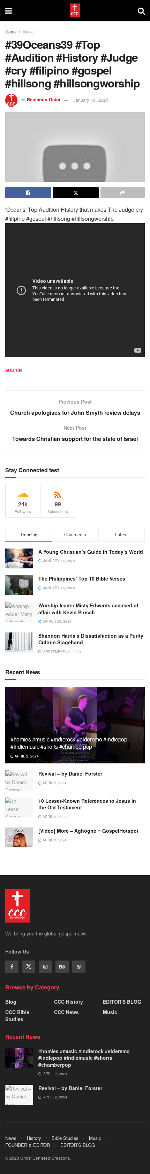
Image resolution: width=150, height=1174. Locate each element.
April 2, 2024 (26, 756)
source (13, 370)
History (34, 1138)
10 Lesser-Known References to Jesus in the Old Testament (87, 804)
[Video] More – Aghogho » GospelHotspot (88, 830)
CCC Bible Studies (17, 1016)
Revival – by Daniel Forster (70, 773)
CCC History (68, 1001)
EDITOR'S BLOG (122, 1001)
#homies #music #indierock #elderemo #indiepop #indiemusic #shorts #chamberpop (68, 743)
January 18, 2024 (90, 99)
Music (27, 31)
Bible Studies (65, 1138)
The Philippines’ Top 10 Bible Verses (81, 578)
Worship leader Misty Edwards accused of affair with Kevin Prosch (88, 609)
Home (11, 31)
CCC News (66, 1012)
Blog (10, 1001)
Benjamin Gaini (43, 99)
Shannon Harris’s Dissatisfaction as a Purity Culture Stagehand (90, 639)
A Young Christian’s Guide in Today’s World (90, 551)
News (10, 1138)
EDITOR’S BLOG (77, 1145)
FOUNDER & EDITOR (27, 1145)
